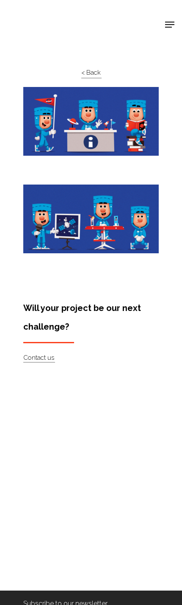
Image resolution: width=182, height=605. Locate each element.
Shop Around (35, 13)
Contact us (38, 357)
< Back (91, 72)
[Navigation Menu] (169, 24)
